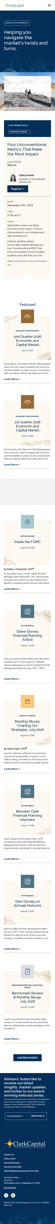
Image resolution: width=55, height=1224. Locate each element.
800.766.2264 (10, 1188)
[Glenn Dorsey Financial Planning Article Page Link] (27, 644)
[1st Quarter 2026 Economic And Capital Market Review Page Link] (27, 432)
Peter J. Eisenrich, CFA (20, 569)
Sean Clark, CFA (17, 748)
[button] (17, 22)
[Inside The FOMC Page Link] (27, 554)
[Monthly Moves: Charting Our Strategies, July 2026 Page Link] (27, 734)
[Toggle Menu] (49, 5)
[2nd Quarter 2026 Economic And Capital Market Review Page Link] (27, 346)
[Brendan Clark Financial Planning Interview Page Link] (27, 824)
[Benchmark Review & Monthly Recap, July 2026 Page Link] (27, 1004)
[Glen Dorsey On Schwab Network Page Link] (27, 914)
